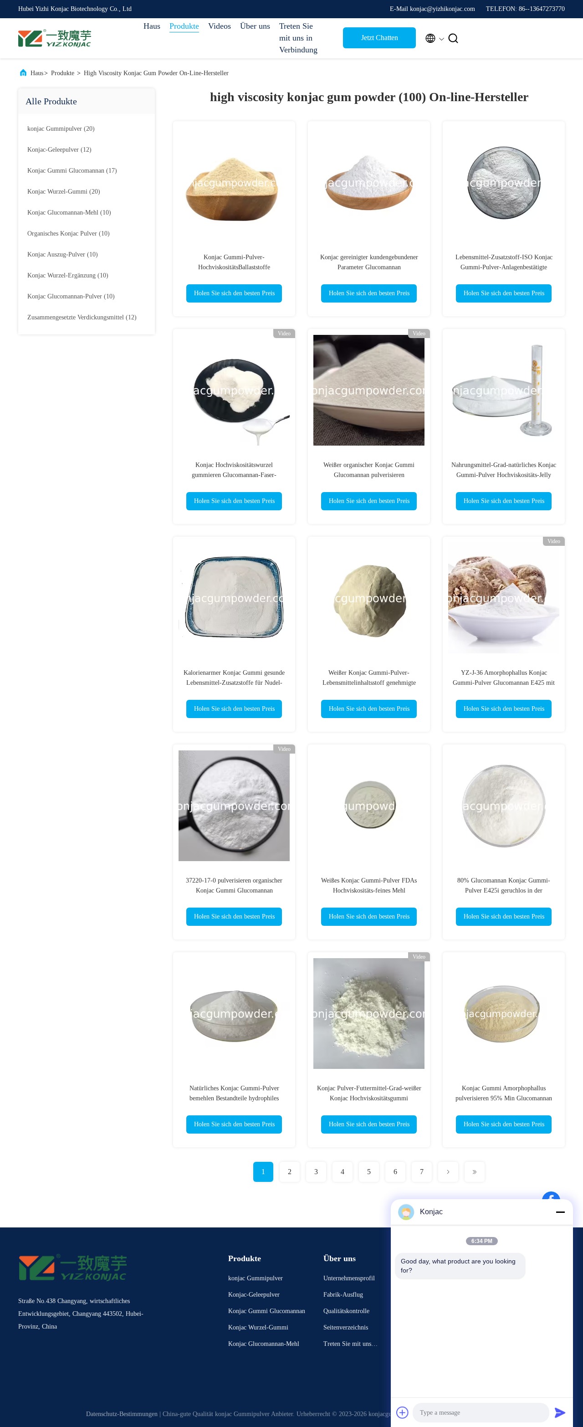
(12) (59, 149)
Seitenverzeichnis (345, 1327)
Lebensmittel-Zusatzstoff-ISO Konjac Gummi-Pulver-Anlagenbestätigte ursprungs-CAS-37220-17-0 (503, 267)
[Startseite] (54, 38)
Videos (219, 26)
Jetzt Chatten (379, 37)
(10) (69, 212)
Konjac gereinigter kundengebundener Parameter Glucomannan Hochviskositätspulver (369, 267)
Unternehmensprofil (349, 1278)
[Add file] (402, 1412)
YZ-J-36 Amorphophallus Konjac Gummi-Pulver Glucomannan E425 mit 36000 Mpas (504, 682)
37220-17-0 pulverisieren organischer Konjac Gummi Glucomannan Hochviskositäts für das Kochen (234, 890)
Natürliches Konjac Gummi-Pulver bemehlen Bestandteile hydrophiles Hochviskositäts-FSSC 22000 (234, 1098)
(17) (72, 170)
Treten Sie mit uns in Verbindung (298, 37)
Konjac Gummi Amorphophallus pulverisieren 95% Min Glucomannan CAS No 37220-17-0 (503, 1098)
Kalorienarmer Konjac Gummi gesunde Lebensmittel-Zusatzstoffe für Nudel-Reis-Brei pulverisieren (234, 682)
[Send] (560, 1412)
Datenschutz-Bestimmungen (122, 1414)
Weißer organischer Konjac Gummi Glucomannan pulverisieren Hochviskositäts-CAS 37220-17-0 (368, 475)
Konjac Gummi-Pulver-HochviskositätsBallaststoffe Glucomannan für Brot (234, 267)
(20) (61, 128)
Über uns (255, 26)
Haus (151, 26)
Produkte (184, 26)
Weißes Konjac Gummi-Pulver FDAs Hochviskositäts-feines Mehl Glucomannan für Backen (369, 890)
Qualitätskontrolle (346, 1311)
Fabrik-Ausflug (343, 1294)
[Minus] (560, 1211)
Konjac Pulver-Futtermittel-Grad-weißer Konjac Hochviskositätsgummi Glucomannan (369, 1098)
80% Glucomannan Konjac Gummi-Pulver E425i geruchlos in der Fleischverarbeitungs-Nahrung (503, 890)
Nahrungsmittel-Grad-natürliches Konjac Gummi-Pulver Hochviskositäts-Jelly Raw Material (503, 475)
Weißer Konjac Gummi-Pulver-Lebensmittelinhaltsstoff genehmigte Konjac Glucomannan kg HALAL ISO (369, 682)
